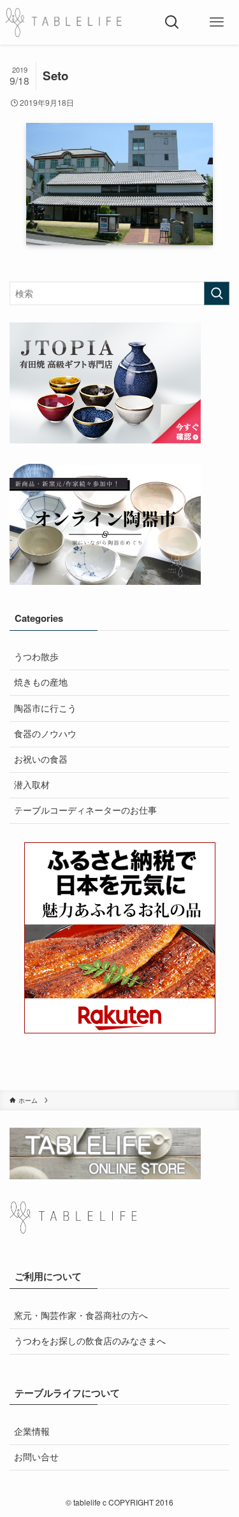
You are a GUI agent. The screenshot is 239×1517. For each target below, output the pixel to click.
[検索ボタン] (172, 22)
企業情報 (32, 1431)
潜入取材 (32, 785)
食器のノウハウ (45, 734)
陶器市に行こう (45, 708)
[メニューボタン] (216, 22)
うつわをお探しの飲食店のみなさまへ (90, 1341)
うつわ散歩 (36, 657)
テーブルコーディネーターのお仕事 (85, 810)
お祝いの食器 (41, 759)
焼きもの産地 (41, 682)
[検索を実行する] (216, 293)
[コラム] (63, 22)
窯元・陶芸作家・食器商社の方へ (81, 1315)
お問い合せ (36, 1457)
